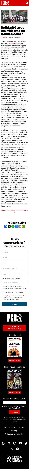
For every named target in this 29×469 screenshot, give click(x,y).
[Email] (19, 232)
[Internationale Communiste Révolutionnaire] (14, 458)
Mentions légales (10, 427)
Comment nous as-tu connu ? (11, 279)
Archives (21, 427)
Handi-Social (14, 43)
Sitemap (14, 431)
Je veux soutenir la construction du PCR (15, 288)
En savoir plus (14, 299)
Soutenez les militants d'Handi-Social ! (14, 211)
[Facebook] (5, 232)
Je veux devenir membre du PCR (12, 286)
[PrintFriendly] (23, 232)
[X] (9, 232)
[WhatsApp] (13, 232)
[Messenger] (16, 232)
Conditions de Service (22, 419)
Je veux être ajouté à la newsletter (13, 292)
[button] (25, 465)
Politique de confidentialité (18, 407)
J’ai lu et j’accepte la (15, 407)
